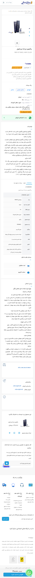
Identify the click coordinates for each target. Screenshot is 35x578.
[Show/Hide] (29, 573)
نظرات (24, 183)
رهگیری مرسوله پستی (29, 499)
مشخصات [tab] (29, 183)
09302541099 (22, 386)
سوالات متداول (7, 506)
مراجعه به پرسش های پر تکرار (24, 367)
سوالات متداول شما (18, 183)
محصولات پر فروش (18, 507)
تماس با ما (8, 499)
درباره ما (8, 497)
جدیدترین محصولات (17, 500)
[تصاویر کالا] (17, 42)
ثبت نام (5, 519)
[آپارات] (32, 532)
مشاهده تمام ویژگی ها (26, 112)
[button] (17, 265)
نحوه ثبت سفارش (30, 497)
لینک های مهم (31, 502)
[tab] (17, 265)
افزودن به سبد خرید (17, 574)
